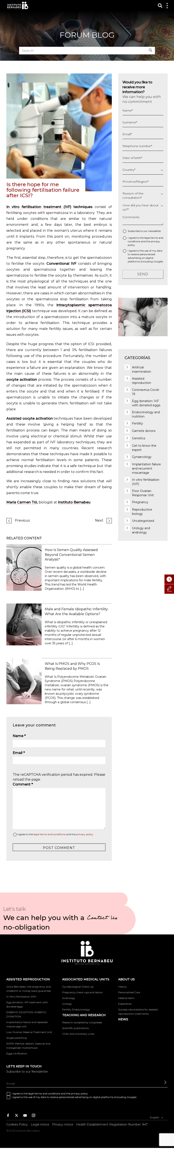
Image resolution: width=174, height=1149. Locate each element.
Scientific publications (75, 1028)
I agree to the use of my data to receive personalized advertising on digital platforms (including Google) (145, 256)
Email (19, 753)
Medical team (126, 998)
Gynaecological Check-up (78, 986)
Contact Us (102, 918)
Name (19, 736)
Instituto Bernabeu (17, 5)
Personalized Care (129, 992)
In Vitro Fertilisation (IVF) (21, 996)
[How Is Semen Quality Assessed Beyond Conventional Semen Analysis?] (24, 567)
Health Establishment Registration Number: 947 (112, 1124)
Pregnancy (140, 502)
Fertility (137, 423)
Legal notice (40, 1124)
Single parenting (16, 1037)
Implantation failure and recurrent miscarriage (146, 468)
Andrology (68, 998)
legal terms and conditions (50, 834)
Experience (124, 1003)
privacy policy (84, 834)
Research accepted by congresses (82, 1022)
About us (126, 979)
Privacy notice (62, 1124)
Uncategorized (143, 521)
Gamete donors (143, 431)
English (155, 1117)
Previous (22, 520)
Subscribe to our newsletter (144, 231)
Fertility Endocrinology (76, 1009)
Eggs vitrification (16, 1053)
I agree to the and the (55, 834)
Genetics (138, 438)
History (122, 986)
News (123, 1019)
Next (99, 520)
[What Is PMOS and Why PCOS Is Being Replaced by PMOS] (24, 681)
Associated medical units (85, 979)
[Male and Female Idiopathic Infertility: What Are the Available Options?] (24, 624)
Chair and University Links (78, 1033)
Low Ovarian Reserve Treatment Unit (29, 1032)
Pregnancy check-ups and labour (82, 992)
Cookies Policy (17, 1124)
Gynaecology (142, 457)
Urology (67, 1003)
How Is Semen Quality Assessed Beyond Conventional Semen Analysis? (71, 555)
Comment (23, 784)
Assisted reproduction (28, 979)
